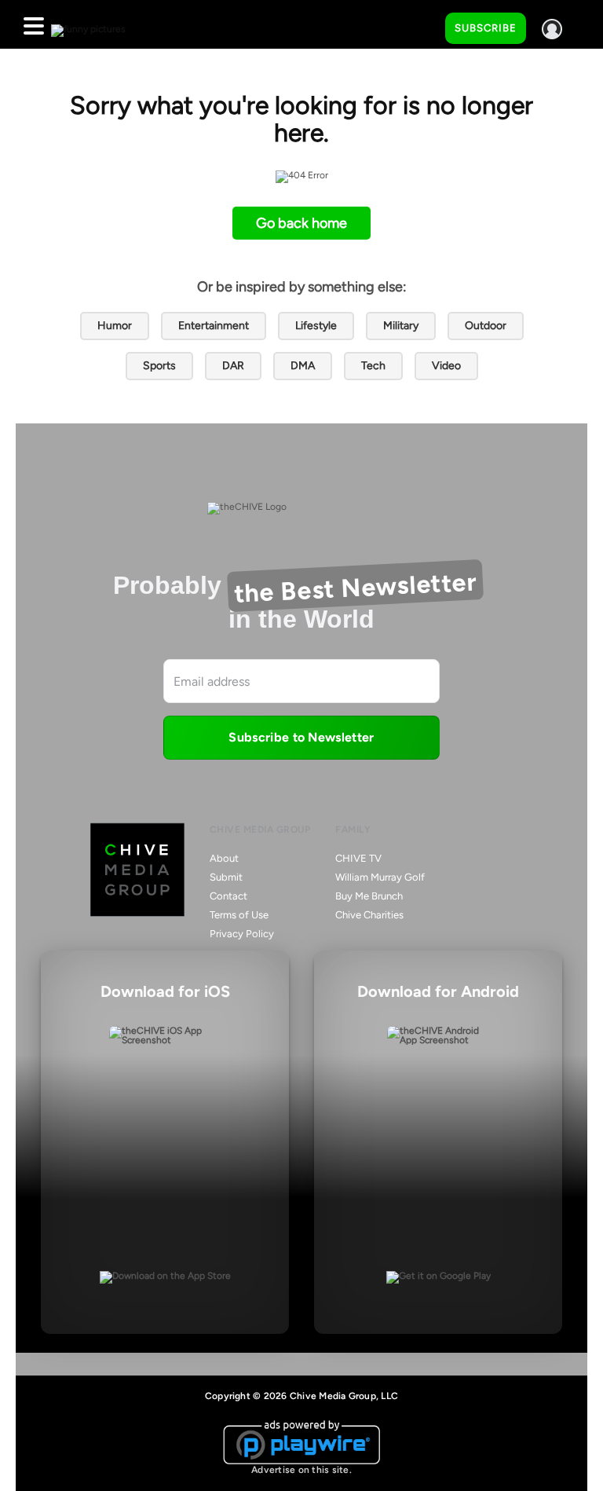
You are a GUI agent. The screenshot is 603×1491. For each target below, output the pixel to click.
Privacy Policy (242, 934)
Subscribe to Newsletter (301, 737)
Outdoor (485, 325)
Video (446, 365)
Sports (159, 365)
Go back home (301, 223)
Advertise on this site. (301, 1469)
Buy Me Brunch (369, 896)
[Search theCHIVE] (421, 24)
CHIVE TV (358, 858)
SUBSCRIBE (486, 28)
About (224, 858)
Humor (114, 325)
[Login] (552, 29)
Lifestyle (316, 325)
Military (400, 325)
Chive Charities (369, 915)
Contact (228, 896)
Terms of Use (239, 915)
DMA (303, 365)
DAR (233, 365)
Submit (226, 877)
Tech (373, 365)
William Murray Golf (380, 877)
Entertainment (213, 325)
